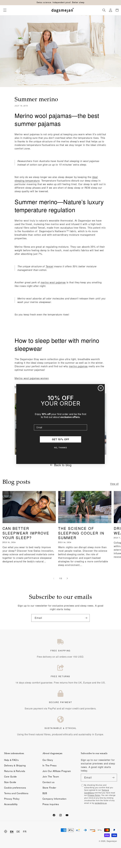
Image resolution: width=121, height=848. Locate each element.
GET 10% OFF (60, 439)
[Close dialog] (100, 388)
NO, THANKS (60, 447)
